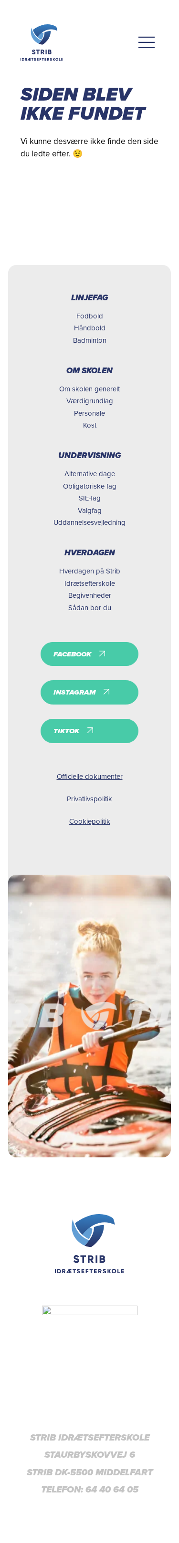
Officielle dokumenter (90, 776)
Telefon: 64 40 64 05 (89, 1489)
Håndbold (89, 328)
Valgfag (90, 510)
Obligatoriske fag (89, 486)
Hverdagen (89, 553)
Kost (89, 425)
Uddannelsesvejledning (89, 522)
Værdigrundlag (89, 401)
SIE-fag (90, 498)
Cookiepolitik (89, 821)
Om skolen (89, 371)
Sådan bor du (89, 608)
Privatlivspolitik (89, 799)
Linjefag (89, 298)
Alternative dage (89, 474)
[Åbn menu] (147, 43)
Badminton (89, 340)
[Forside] (89, 1243)
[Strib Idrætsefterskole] (42, 42)
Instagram (74, 692)
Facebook (72, 654)
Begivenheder (89, 595)
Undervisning (89, 455)
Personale (89, 413)
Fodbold (89, 316)
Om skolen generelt (89, 389)
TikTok (66, 730)
